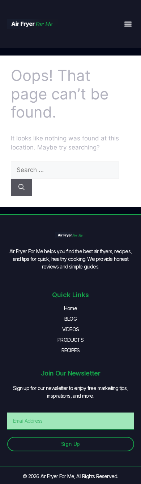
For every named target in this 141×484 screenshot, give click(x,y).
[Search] (21, 187)
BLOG (70, 319)
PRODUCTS (70, 340)
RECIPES (70, 350)
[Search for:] (65, 169)
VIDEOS (70, 329)
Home (70, 308)
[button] (128, 24)
